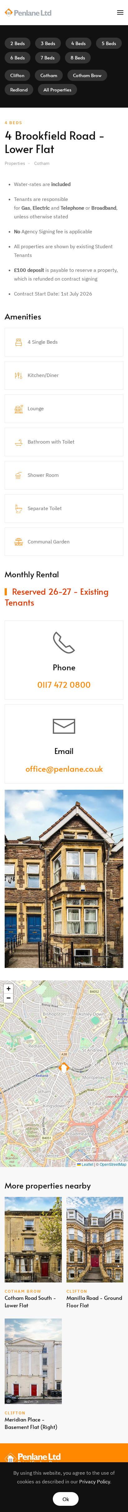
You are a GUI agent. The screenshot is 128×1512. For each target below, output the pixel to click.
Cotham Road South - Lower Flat (30, 1301)
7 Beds (48, 57)
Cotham (48, 75)
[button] (120, 12)
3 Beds (48, 43)
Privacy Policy (94, 1481)
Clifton (17, 75)
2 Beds (17, 43)
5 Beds (109, 43)
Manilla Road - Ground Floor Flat (94, 1301)
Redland (19, 89)
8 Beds (78, 57)
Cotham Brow (87, 75)
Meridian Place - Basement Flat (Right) (31, 1423)
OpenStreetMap (113, 1164)
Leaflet (87, 1164)
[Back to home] (28, 12)
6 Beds (17, 57)
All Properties (57, 89)
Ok (65, 1499)
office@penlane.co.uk (64, 768)
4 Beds (78, 43)
